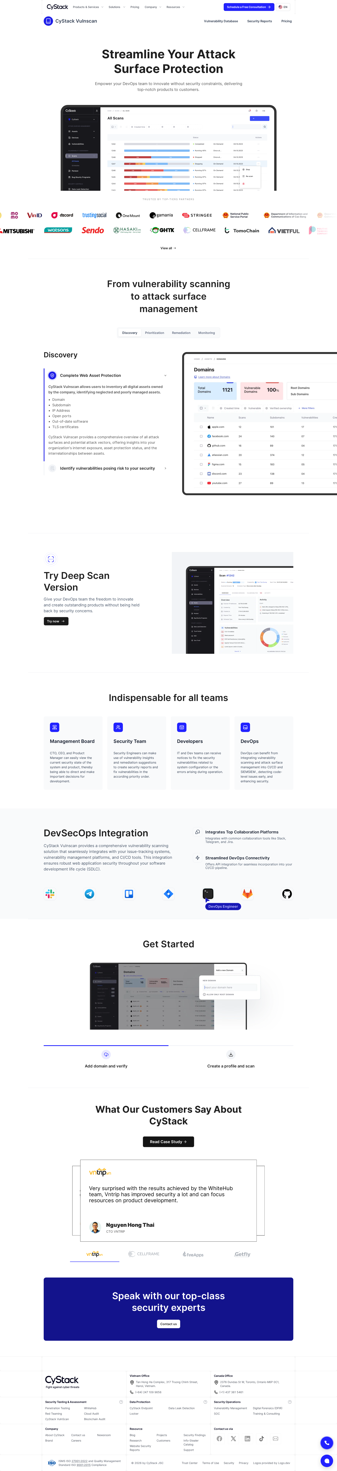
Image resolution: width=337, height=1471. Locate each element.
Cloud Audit (91, 1413)
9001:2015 (84, 1465)
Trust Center (190, 1463)
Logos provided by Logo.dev (271, 1463)
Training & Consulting (266, 1413)
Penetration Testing (57, 1408)
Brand (49, 1440)
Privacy (243, 1463)
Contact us (78, 1435)
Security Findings (195, 1435)
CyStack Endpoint (141, 1408)
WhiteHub (90, 1408)
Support (189, 1449)
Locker (134, 1413)
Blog (132, 1435)
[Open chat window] (327, 1461)
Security (229, 1463)
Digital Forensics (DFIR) (267, 1408)
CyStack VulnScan (57, 1419)
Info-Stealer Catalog (191, 1442)
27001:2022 (80, 1461)
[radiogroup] (168, 332)
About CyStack (55, 1435)
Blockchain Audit (94, 1419)
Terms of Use (210, 1463)
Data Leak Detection (181, 1408)
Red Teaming (53, 1413)
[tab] (107, 468)
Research (136, 1440)
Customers (163, 1440)
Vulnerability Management (230, 1408)
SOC (217, 1413)
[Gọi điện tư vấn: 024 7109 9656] (327, 1443)
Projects (162, 1435)
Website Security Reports (140, 1447)
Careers (76, 1440)
